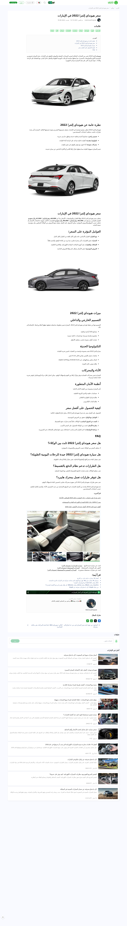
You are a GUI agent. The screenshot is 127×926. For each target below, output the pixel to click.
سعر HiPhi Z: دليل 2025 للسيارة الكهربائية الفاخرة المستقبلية (81, 502)
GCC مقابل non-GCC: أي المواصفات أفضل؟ (86, 583)
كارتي (117, 8)
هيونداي (87, 31)
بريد (15, 641)
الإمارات (68, 31)
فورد (92, 31)
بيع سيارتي (13, 3)
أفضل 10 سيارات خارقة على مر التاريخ (88, 578)
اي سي (98, 31)
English (29, 3)
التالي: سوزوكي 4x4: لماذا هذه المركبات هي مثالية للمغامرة (46, 626)
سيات (80, 31)
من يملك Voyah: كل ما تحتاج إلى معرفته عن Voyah (84, 587)
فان (57, 31)
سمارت (75, 31)
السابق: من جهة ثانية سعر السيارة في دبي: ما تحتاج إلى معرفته (81, 626)
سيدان (62, 31)
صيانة (52, 31)
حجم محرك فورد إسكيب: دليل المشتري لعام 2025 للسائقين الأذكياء (80, 498)
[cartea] (113, 2)
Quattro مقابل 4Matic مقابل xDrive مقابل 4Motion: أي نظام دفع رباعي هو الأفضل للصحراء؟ (72, 585)
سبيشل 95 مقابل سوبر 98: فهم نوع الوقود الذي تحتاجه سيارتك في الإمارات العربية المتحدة (74, 580)
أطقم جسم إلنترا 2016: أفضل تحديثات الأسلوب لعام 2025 (83, 506)
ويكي (112, 8)
